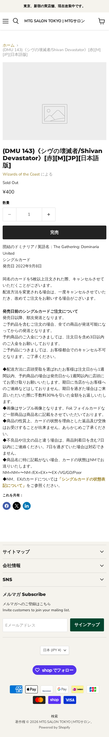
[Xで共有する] (17, 506)
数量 (6, 203)
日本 (52, 650)
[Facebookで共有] (7, 506)
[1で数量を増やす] (49, 214)
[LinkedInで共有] (27, 506)
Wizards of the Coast (21, 174)
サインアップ (87, 625)
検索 (54, 716)
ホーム (9, 45)
